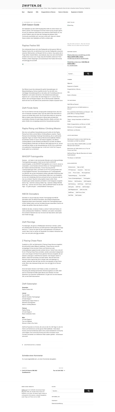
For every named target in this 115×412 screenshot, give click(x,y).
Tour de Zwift (82, 175)
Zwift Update (78, 195)
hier (28, 60)
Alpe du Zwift (80, 167)
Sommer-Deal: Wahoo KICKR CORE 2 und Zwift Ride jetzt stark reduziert (79, 144)
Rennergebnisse (86, 172)
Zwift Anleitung (72, 184)
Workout (70, 181)
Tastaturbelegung (72, 175)
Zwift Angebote (87, 181)
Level (69, 172)
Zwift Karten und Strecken (73, 130)
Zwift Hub (78, 187)
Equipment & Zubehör (77, 12)
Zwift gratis (71, 187)
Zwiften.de (32, 5)
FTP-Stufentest (72, 170)
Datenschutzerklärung (57, 403)
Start (23, 12)
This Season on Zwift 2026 (74, 158)
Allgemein (30, 12)
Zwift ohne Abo (83, 189)
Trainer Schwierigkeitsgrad (74, 178)
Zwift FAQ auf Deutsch (73, 104)
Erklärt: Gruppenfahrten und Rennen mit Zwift (78, 124)
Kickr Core (87, 170)
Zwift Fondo (88, 184)
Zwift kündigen (86, 187)
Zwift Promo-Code (80, 192)
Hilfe (37, 12)
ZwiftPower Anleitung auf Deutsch (75, 116)
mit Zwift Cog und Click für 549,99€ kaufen (77, 57)
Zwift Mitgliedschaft (73, 189)
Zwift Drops (80, 184)
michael (38, 22)
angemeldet (31, 359)
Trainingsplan (86, 178)
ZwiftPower (71, 192)
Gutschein (80, 170)
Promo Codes (76, 172)
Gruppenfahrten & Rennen (48, 12)
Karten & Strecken (63, 12)
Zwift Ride (70, 195)
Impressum (54, 400)
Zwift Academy (78, 181)
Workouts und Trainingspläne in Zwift (76, 127)
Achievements (71, 167)
